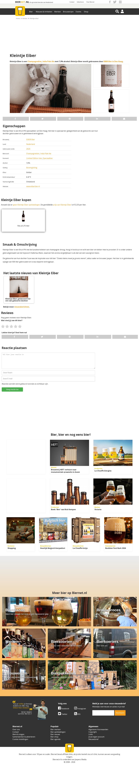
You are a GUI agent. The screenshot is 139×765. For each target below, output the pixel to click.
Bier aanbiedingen (57, 732)
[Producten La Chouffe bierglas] (112, 453)
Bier (31, 11)
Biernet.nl (57, 759)
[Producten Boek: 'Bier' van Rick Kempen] (69, 491)
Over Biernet (90, 2)
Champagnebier (34, 61)
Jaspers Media (80, 759)
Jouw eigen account (96, 737)
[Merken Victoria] (112, 491)
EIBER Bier (30, 139)
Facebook (65, 708)
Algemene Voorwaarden (98, 729)
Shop (86, 11)
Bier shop (54, 737)
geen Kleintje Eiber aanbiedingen (26, 205)
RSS (78, 714)
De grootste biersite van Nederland (41, 2)
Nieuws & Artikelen (44, 11)
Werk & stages (18, 734)
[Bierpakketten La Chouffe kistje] (86, 530)
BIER (18, 1)
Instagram (81, 708)
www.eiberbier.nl (33, 186)
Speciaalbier (48, 158)
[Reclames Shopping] (21, 530)
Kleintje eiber (34, 18)
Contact (72, 2)
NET (23, 1)
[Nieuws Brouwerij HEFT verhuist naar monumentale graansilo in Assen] (69, 453)
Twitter (64, 714)
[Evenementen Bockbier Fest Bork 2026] (118, 530)
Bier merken (55, 729)
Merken (57, 11)
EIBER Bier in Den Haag (113, 61)
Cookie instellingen (20, 739)
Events (78, 11)
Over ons (16, 729)
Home (18, 18)
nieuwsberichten (21, 307)
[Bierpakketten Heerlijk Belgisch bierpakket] (53, 530)
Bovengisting (31, 167)
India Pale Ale (48, 61)
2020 (28, 149)
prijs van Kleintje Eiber (62, 205)
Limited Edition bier (34, 158)
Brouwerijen (68, 11)
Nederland (30, 144)
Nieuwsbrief (93, 739)
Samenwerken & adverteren (23, 737)
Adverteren (80, 2)
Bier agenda (55, 739)
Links (91, 734)
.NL (27, 1)
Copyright (93, 732)
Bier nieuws (55, 734)
